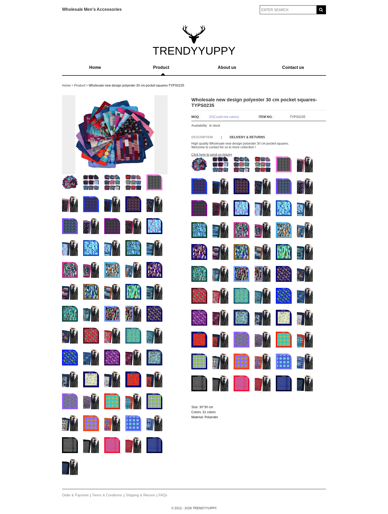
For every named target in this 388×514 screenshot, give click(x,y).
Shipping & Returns (140, 495)
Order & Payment (75, 495)
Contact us (293, 67)
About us (227, 67)
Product (161, 67)
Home (95, 67)
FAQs (163, 495)
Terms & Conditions (107, 495)
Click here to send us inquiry (211, 154)
